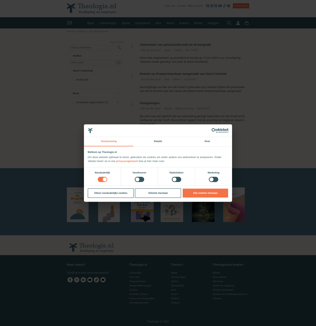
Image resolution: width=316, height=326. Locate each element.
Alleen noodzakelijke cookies (110, 193)
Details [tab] (158, 141)
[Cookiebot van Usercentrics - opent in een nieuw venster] (214, 130)
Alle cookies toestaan (205, 193)
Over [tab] (207, 141)
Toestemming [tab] (109, 141)
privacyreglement (127, 161)
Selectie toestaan (158, 193)
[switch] (139, 179)
